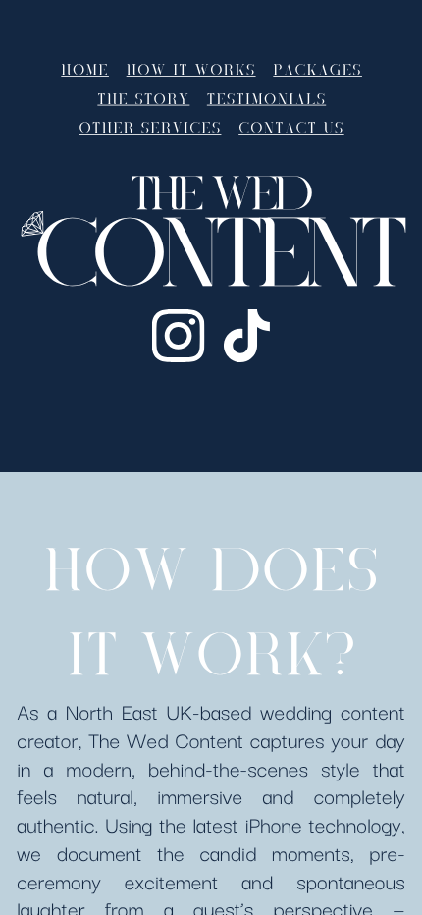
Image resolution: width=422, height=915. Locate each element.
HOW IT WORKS (191, 71)
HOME (85, 71)
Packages (317, 71)
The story (143, 99)
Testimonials (266, 99)
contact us (290, 129)
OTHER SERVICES (150, 129)
